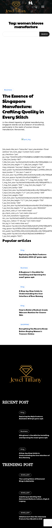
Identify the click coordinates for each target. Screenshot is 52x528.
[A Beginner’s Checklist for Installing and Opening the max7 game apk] (9, 272)
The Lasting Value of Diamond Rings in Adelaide (32, 480)
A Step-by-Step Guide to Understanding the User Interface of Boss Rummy (31, 293)
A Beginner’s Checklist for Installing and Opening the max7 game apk (32, 274)
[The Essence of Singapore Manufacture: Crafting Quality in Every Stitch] (26, 67)
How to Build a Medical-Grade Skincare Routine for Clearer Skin (33, 312)
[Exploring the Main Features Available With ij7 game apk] (9, 253)
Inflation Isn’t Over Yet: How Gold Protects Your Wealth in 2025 (32, 518)
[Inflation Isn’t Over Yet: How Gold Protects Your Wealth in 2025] (9, 515)
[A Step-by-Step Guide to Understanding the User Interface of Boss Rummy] (9, 291)
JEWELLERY (25, 475)
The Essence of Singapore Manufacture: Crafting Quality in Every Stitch (23, 106)
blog (22, 250)
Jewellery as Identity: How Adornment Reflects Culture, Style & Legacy (34, 499)
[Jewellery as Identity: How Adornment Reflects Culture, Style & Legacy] (9, 496)
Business (8, 90)
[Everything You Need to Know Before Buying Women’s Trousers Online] (9, 329)
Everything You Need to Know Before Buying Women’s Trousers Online (33, 331)
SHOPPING (25, 324)
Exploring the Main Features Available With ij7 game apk (33, 255)
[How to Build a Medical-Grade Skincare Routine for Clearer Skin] (9, 310)
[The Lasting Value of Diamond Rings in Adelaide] (9, 477)
